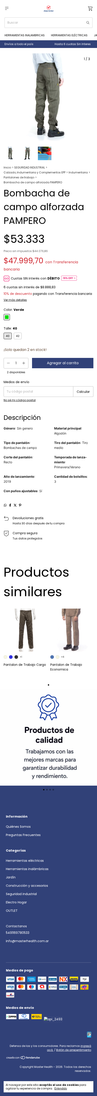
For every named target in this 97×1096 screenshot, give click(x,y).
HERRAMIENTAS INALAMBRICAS (25, 35)
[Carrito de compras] (90, 8)
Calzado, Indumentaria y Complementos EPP (34, 172)
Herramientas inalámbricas (27, 869)
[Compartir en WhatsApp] (5, 505)
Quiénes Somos (18, 826)
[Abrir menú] (7, 8)
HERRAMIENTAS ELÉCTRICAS (69, 35)
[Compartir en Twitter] (15, 505)
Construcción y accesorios (27, 885)
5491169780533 (17, 932)
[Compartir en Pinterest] (20, 505)
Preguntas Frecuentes (23, 835)
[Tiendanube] (23, 1058)
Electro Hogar (16, 902)
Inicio (7, 167)
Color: (14, 309)
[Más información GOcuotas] (69, 278)
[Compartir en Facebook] (10, 505)
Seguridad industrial (21, 894)
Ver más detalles (15, 300)
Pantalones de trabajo (19, 177)
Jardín (11, 877)
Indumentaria (78, 172)
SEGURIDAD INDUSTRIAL (29, 167)
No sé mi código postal (20, 400)
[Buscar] (87, 22)
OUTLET (12, 910)
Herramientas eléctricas (25, 860)
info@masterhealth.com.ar (27, 941)
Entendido (60, 1088)
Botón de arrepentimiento (73, 1050)
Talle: (10, 328)
